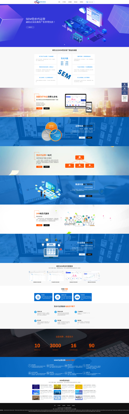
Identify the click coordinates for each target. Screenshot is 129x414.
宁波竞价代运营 (115, 410)
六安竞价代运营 (97, 411)
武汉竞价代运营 (63, 410)
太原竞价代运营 (93, 410)
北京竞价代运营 (11, 410)
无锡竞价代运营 (37, 410)
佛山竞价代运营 (109, 410)
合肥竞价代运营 (120, 410)
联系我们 (73, 405)
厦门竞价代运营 (67, 411)
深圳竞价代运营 (27, 410)
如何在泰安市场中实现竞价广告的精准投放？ (89, 390)
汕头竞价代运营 (87, 411)
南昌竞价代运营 (45, 411)
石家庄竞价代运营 (99, 410)
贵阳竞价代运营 (56, 411)
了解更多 (39, 108)
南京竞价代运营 (73, 410)
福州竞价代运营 (104, 410)
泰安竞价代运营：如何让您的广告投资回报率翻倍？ (68, 390)
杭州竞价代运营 (21, 410)
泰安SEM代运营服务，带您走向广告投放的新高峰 (46, 390)
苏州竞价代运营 (32, 410)
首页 (55, 405)
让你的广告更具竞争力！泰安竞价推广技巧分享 (89, 385)
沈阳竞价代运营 (125, 410)
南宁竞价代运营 (40, 411)
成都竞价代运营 (88, 410)
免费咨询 (30, 27)
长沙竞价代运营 (42, 410)
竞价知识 (68, 405)
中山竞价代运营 (77, 411)
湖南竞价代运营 (92, 411)
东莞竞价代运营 (78, 410)
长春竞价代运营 (72, 411)
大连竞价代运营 (83, 410)
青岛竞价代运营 (61, 411)
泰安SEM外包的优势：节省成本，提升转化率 (46, 385)
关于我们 (59, 405)
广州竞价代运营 (16, 410)
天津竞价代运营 (68, 410)
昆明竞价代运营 (35, 411)
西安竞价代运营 (57, 410)
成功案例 (63, 405)
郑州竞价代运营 (52, 410)
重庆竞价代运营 (47, 410)
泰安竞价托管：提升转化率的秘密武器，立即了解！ (68, 385)
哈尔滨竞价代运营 (51, 411)
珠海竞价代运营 (82, 411)
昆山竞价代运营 (6, 410)
